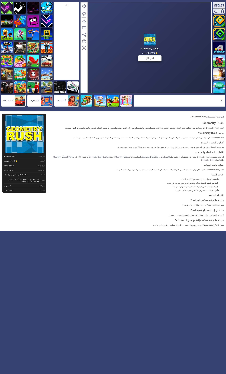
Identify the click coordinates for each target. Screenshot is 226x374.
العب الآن (150, 58)
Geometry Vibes (122, 157)
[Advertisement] (178, 100)
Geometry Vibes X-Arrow (63, 157)
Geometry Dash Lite (150, 157)
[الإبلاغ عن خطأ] (84, 28)
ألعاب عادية (210, 117)
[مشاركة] (84, 34)
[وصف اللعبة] (84, 41)
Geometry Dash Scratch (99, 157)
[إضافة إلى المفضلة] (84, 21)
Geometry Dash (207, 160)
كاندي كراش (165, 157)
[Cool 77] (219, 7)
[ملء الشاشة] (84, 48)
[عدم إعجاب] (84, 14)
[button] (222, 11)
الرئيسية (220, 117)
